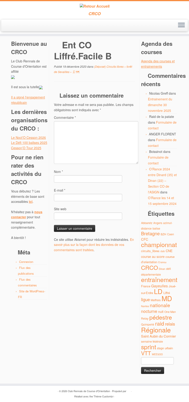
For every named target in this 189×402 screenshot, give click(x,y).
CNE (169, 250)
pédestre (160, 317)
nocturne (149, 311)
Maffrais (156, 300)
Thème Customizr (104, 396)
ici (30, 201)
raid (159, 323)
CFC (144, 239)
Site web (60, 209)
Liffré (166, 293)
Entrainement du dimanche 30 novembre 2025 (160, 105)
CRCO (149, 267)
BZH (163, 234)
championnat (159, 244)
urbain (169, 348)
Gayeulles (159, 285)
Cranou (162, 262)
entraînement (159, 279)
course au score (153, 256)
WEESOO (157, 354)
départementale (151, 274)
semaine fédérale (152, 341)
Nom (58, 171)
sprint (148, 346)
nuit (160, 311)
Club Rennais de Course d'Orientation (89, 391)
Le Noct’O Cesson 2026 (28, 137)
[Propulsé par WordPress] (128, 390)
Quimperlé (147, 324)
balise (156, 228)
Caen (170, 234)
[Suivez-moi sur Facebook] (21, 26)
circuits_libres (150, 251)
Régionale (156, 329)
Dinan (162, 269)
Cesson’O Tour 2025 (26, 148)
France (145, 286)
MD (167, 298)
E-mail (59, 190)
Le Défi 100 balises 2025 (29, 142)
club (162, 251)
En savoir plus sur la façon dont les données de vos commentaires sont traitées (94, 244)
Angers (157, 223)
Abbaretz (146, 223)
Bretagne (150, 233)
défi (168, 269)
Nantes (145, 306)
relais (170, 323)
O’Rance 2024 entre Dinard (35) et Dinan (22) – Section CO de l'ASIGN (162, 180)
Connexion (26, 261)
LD (158, 291)
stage (160, 348)
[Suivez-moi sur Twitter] (15, 26)
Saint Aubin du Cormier (158, 336)
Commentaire (65, 117)
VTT (146, 353)
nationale (160, 305)
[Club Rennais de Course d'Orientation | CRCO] (94, 6)
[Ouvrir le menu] (181, 25)
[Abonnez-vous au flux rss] (8, 26)
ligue (145, 299)
